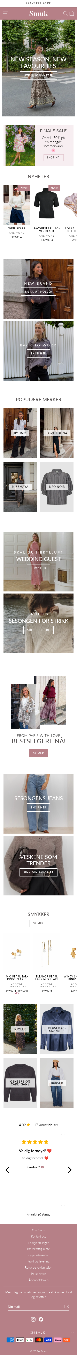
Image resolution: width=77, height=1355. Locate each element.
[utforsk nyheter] (38, 68)
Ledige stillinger (38, 1243)
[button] (7, 1170)
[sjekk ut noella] (38, 289)
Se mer (38, 753)
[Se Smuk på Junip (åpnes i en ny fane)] (46, 1214)
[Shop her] (38, 351)
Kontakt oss (38, 1236)
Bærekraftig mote (38, 1249)
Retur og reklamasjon (38, 1267)
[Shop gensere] (38, 623)
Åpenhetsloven (38, 1280)
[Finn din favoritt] (38, 865)
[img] (42, 1167)
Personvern (38, 1273)
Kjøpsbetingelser (38, 1255)
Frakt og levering (38, 1261)
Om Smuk (38, 1230)
